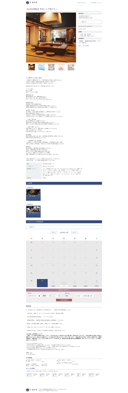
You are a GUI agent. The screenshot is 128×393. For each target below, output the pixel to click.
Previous (27, 37)
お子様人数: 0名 (87, 296)
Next (74, 37)
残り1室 (64, 285)
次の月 (74, 232)
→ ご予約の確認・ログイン (95, 2)
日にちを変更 (86, 45)
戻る (80, 45)
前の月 (54, 232)
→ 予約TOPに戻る (80, 2)
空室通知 (53, 285)
